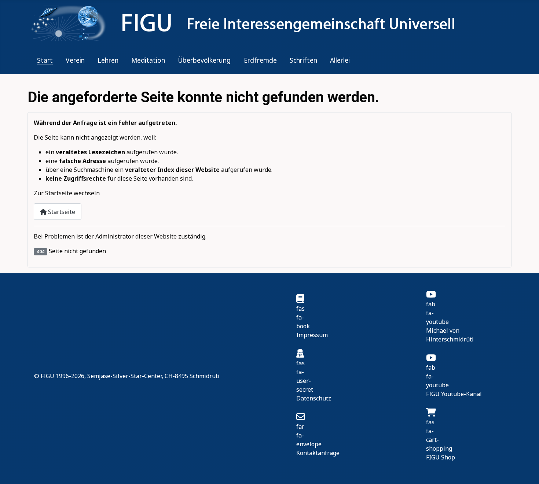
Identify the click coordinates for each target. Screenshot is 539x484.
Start (45, 60)
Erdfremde (260, 60)
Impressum (312, 335)
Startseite (61, 212)
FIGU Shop (440, 457)
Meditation (148, 60)
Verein (75, 60)
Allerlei (340, 60)
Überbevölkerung (204, 60)
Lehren (108, 60)
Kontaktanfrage (318, 453)
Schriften (303, 60)
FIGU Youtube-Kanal (454, 394)
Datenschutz (313, 398)
